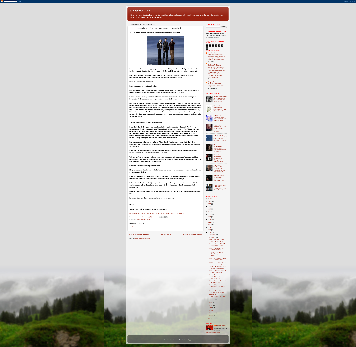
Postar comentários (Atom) (142, 238)
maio (211, 305)
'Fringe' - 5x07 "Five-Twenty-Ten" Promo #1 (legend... (217, 263)
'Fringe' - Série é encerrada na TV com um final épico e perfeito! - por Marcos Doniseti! (220, 128)
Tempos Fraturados (214, 82)
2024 (209, 204)
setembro (212, 300)
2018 (209, 217)
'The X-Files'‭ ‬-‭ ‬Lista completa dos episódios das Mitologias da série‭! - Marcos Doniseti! (220, 158)
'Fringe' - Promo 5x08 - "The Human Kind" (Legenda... (217, 244)
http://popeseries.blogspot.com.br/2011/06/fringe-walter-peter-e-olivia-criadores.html (156, 213)
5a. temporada (141, 219)
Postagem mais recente (139, 234)
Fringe (148, 219)
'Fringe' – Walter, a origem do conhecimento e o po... (217, 271)
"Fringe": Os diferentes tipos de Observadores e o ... (217, 267)
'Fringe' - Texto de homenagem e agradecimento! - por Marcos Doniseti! (220, 108)
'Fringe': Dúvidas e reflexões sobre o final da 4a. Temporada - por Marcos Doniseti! (220, 138)
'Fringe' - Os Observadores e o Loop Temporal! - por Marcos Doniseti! (220, 118)
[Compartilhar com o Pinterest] (167, 217)
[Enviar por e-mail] (160, 217)
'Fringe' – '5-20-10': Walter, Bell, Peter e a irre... (217, 248)
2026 (209, 198)
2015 (209, 224)
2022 (209, 209)
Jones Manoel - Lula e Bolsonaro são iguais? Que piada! (216, 85)
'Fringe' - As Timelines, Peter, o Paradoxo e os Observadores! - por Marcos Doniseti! (219, 168)
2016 (209, 222)
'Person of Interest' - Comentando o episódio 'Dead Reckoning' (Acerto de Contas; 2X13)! (220, 148)
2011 (209, 318)
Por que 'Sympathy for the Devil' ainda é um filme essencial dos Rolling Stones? (220, 99)
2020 (209, 211)
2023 (209, 206)
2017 (209, 219)
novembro (212, 237)
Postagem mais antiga (192, 234)
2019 (209, 214)
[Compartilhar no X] (163, 217)
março (211, 310)
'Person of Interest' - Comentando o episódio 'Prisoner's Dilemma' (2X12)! (219, 178)
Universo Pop (140, 11)
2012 (209, 232)
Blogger (189, 340)
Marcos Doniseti (221, 325)
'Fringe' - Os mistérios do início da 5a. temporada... (217, 291)
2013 (209, 230)
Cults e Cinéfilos (213, 64)
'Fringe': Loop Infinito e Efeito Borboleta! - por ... (217, 281)
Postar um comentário (138, 227)
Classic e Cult (212, 53)
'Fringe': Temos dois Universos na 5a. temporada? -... (215, 276)
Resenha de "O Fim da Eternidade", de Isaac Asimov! (216, 254)
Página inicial (166, 234)
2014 (209, 227)
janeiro (211, 315)
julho (211, 302)
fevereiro (212, 313)
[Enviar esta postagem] (156, 217)
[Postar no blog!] (161, 217)
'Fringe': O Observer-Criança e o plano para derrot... (217, 258)
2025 (209, 201)
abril (210, 307)
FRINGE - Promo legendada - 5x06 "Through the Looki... (218, 295)
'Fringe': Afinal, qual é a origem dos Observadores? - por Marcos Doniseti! (220, 187)
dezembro (212, 234)
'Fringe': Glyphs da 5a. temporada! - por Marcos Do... (217, 286)
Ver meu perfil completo (213, 332)
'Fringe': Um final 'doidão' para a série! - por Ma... (216, 240)
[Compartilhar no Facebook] (165, 217)
